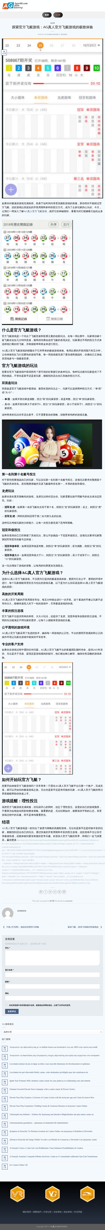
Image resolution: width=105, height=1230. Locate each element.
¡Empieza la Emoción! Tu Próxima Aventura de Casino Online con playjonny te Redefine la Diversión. (51, 1131)
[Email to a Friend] (55, 892)
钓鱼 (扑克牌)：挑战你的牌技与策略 (22, 927)
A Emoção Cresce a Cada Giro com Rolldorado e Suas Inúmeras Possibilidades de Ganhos (46, 1148)
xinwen (64, 34)
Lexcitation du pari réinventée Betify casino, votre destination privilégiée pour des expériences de (49, 1072)
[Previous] (6, 1196)
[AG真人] (15, 6)
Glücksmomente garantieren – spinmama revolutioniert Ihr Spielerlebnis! (39, 1123)
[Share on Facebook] (45, 892)
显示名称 (9, 970)
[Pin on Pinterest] (59, 892)
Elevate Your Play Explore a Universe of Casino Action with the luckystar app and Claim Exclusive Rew (52, 1097)
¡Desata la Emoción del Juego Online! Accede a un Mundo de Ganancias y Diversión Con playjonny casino (53, 1140)
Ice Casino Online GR (19, 1165)
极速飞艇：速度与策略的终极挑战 (83, 927)
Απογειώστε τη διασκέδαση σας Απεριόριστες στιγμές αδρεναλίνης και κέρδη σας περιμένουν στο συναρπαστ (55, 1055)
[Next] (98, 1196)
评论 (7, 948)
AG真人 (6, 828)
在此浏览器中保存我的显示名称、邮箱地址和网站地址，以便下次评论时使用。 (40, 1005)
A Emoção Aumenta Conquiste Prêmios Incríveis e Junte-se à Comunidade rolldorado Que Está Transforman (53, 1156)
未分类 (52, 23)
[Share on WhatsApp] (41, 892)
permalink (68, 901)
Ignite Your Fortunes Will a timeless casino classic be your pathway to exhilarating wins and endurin (50, 1081)
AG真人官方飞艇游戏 (35, 211)
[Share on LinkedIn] (64, 892)
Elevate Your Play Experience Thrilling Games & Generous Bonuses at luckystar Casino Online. (49, 1106)
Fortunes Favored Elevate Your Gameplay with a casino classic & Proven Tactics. (42, 1089)
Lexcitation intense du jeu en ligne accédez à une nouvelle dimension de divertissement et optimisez (50, 1064)
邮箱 (7, 982)
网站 (7, 993)
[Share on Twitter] (50, 892)
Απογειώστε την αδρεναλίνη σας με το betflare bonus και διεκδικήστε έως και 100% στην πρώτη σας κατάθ (53, 1047)
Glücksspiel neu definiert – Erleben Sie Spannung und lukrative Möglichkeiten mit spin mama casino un (52, 1114)
